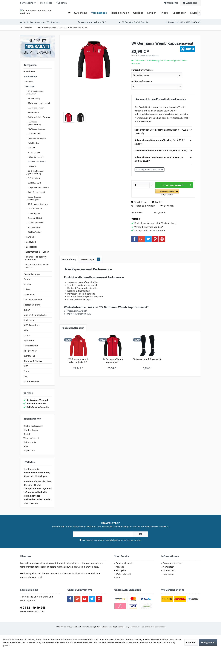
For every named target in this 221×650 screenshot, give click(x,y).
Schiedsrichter (30, 345)
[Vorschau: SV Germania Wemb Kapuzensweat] (68, 117)
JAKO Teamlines (31, 325)
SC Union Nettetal (35, 222)
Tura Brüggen (33, 213)
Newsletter (168, 566)
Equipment (29, 340)
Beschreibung (69, 259)
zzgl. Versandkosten (150, 55)
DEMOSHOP (29, 355)
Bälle (25, 330)
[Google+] (141, 239)
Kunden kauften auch (73, 327)
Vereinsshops (30, 76)
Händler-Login (30, 430)
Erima (26, 371)
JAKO (25, 366)
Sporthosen (29, 294)
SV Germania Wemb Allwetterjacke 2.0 (78, 361)
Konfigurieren (208, 642)
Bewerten (168, 205)
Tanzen (29, 81)
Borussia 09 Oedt (35, 218)
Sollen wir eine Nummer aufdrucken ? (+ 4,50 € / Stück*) (159, 142)
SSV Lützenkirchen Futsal (38, 103)
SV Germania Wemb (36, 161)
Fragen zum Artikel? (144, 205)
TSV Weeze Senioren (36, 129)
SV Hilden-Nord (34, 183)
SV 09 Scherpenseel (36, 192)
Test (25, 376)
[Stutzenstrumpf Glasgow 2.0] (147, 345)
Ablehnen (191, 642)
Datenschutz (29, 442)
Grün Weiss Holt (34, 208)
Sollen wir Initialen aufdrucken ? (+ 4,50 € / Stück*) (161, 150)
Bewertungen (90, 259)
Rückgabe (121, 570)
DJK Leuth (31, 166)
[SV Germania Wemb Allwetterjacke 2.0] (78, 345)
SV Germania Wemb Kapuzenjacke (113, 361)
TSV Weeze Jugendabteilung (33, 123)
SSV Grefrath (33, 112)
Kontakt (27, 434)
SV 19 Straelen (33, 133)
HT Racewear (30, 350)
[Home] (69, 13)
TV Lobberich (33, 143)
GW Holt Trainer (34, 232)
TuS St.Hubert (33, 178)
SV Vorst (31, 147)
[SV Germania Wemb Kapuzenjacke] (113, 345)
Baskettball (31, 246)
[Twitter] (148, 239)
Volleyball (30, 241)
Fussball (29, 86)
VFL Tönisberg (33, 98)
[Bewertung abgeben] (155, 47)
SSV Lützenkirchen (35, 108)
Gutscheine (29, 71)
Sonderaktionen (31, 381)
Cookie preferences (33, 426)
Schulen (27, 284)
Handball (30, 236)
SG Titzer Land (33, 227)
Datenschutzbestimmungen (98, 540)
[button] (167, 192)
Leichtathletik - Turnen (37, 251)
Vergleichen (140, 202)
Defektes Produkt (124, 563)
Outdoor (27, 279)
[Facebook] (134, 239)
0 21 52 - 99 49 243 (33, 608)
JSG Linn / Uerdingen (36, 138)
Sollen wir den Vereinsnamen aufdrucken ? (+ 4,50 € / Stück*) (161, 131)
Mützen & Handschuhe (35, 314)
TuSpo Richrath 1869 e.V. (38, 187)
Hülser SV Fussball (35, 157)
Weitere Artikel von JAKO (79, 313)
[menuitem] (190, 3)
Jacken (26, 309)
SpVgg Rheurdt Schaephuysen (33, 198)
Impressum (29, 450)
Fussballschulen (31, 274)
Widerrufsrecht (31, 438)
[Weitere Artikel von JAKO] (187, 49)
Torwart (27, 335)
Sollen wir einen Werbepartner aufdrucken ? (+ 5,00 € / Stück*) (159, 159)
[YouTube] (85, 599)
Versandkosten (103, 626)
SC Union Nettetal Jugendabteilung (34, 172)
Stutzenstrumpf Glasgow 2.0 (147, 359)
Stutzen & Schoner (32, 299)
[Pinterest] (155, 239)
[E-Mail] (162, 239)
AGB (25, 446)
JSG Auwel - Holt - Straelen (39, 117)
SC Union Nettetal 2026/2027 (34, 92)
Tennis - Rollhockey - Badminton (36, 258)
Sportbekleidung (31, 304)
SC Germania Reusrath (37, 204)
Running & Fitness (32, 361)
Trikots (26, 289)
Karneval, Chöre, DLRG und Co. (37, 266)
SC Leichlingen (33, 152)
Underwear (29, 320)
